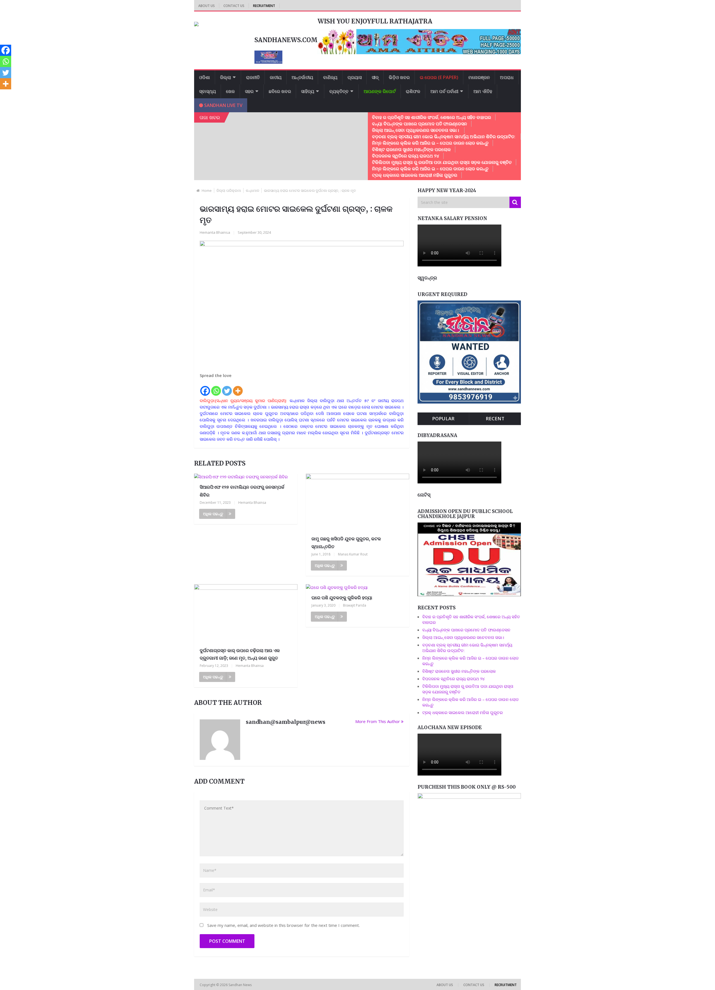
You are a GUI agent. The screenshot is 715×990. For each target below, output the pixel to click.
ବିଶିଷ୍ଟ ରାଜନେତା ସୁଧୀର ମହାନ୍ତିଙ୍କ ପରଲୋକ (411, 149)
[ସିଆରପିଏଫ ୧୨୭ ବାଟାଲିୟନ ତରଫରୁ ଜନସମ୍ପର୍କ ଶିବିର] (245, 477)
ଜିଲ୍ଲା (225, 77)
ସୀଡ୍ (375, 77)
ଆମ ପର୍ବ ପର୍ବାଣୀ (444, 91)
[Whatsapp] (216, 388)
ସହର (249, 91)
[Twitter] (227, 388)
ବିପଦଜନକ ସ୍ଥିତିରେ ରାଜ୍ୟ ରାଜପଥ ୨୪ (405, 156)
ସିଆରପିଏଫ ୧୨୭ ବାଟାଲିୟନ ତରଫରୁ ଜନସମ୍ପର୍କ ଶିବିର (242, 490)
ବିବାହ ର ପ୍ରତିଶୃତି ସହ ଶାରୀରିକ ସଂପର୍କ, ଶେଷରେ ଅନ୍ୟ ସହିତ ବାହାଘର (431, 117)
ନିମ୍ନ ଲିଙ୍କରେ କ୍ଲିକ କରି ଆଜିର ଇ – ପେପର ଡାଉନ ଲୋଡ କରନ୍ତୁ (430, 143)
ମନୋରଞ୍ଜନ (479, 77)
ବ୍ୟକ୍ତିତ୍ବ (339, 91)
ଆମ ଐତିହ (482, 91)
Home (207, 190)
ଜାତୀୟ (276, 77)
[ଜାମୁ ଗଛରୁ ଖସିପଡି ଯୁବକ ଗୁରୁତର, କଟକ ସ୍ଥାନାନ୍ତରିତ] (357, 503)
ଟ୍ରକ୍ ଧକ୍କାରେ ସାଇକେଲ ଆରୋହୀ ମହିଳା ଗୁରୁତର (414, 175)
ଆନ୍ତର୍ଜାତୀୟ (302, 77)
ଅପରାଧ (507, 77)
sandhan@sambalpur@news (285, 722)
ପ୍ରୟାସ (354, 77)
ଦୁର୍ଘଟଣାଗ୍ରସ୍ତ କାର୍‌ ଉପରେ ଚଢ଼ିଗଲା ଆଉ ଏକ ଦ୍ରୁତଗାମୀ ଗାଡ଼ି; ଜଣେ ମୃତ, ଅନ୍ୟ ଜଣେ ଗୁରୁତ (240, 654)
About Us (206, 5)
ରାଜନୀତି (253, 77)
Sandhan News (240, 984)
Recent (495, 418)
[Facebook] (205, 388)
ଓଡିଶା (204, 77)
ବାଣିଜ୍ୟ (330, 77)
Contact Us (233, 5)
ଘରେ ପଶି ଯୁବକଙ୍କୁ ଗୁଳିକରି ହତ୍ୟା (341, 597)
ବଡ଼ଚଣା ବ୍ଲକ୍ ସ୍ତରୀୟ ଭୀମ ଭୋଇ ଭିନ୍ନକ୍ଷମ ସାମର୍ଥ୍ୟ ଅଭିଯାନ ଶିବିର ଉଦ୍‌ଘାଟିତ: (444, 136)
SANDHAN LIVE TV (222, 105)
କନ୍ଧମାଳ (252, 190)
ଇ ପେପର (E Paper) (439, 77)
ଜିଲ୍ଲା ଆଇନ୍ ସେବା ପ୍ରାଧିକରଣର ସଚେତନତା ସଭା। (416, 130)
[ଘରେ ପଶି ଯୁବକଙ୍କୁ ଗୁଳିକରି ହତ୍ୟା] (357, 587)
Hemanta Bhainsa (215, 232)
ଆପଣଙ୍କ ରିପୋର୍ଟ (380, 91)
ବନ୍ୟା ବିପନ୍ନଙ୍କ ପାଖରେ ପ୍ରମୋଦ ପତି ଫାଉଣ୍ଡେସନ (419, 124)
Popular (443, 418)
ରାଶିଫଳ (413, 91)
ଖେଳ (230, 91)
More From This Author (377, 721)
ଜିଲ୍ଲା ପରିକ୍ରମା (228, 190)
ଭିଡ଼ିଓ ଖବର (399, 77)
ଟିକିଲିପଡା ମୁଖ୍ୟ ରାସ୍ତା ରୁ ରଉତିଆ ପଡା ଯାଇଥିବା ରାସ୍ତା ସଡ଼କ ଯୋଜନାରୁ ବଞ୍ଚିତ (442, 162)
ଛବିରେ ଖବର (280, 91)
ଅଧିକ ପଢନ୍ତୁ (213, 513)
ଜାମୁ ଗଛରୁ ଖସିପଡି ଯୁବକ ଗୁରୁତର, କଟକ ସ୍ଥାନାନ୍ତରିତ (346, 542)
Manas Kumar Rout (353, 554)
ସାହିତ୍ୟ (307, 91)
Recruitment (264, 5)
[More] (238, 388)
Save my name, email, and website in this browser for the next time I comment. (283, 925)
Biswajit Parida (354, 605)
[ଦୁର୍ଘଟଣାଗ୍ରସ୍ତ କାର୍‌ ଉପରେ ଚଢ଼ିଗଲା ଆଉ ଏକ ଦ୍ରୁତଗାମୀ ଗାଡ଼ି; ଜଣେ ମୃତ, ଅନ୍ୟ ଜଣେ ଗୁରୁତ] (245, 613)
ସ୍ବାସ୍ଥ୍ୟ (207, 91)
